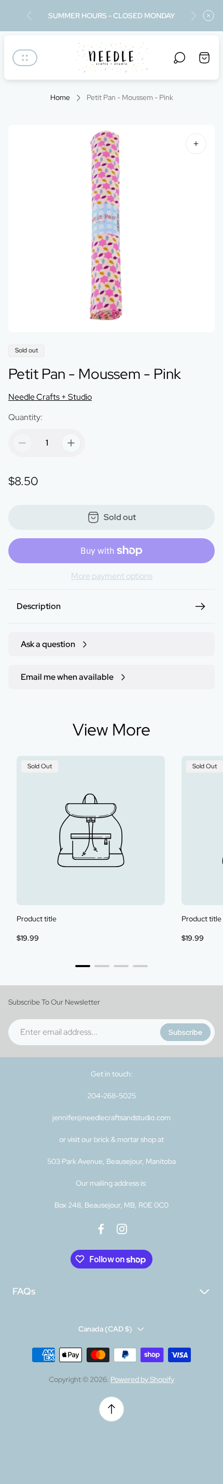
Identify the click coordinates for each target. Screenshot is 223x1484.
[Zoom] (196, 143)
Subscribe (185, 1032)
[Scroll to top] (111, 1409)
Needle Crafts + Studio (50, 396)
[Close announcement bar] (208, 15)
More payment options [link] (111, 576)
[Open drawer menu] (24, 57)
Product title (37, 918)
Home (60, 97)
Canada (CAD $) (105, 1329)
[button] (82, 966)
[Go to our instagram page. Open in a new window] (122, 1229)
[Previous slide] (29, 15)
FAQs (23, 1291)
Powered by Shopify (142, 1379)
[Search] (179, 57)
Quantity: (25, 417)
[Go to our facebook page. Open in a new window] (101, 1229)
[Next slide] (193, 15)
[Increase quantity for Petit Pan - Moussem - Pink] (71, 443)
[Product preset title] (91, 830)
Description (39, 606)
